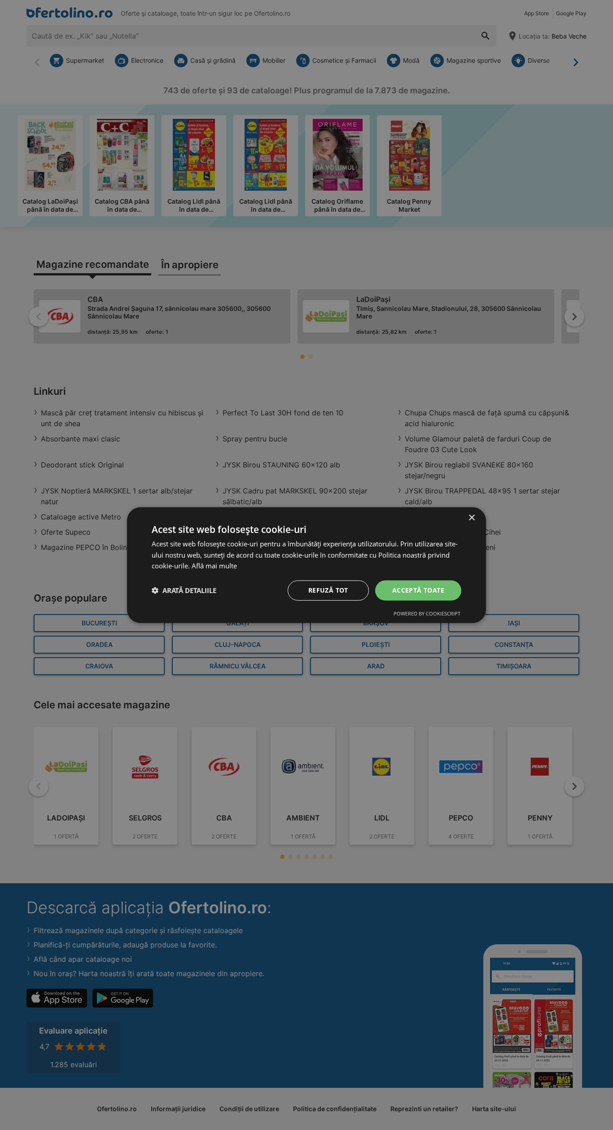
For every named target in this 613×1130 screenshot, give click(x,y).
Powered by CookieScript (427, 613)
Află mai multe (214, 565)
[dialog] (306, 565)
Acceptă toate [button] (418, 590)
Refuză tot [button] (328, 590)
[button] (184, 590)
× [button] (471, 517)
